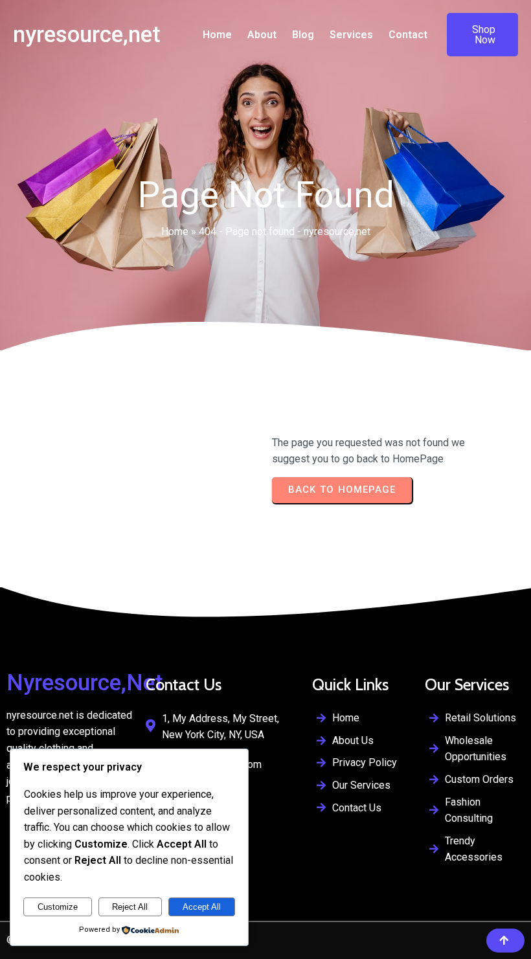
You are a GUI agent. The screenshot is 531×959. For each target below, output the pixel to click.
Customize (58, 907)
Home (174, 231)
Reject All (130, 907)
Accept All (202, 907)
